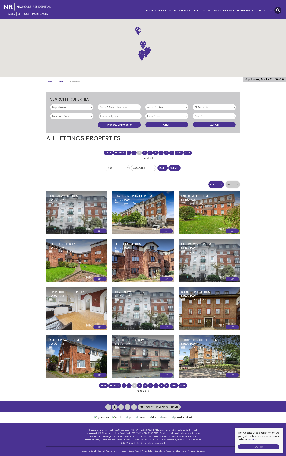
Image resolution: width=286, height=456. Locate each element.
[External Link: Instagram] (121, 407)
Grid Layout (216, 184)
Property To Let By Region (116, 451)
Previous (119, 152)
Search (214, 124)
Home (149, 10)
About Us (199, 10)
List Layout (232, 184)
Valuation (214, 10)
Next (179, 152)
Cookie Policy (134, 451)
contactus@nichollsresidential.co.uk (180, 430)
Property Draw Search (119, 124)
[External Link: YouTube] (128, 407)
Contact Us (264, 10)
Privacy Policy (147, 451)
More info (253, 439)
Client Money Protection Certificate (191, 451)
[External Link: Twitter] (115, 407)
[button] (146, 54)
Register (228, 10)
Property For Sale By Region (92, 451)
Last (187, 152)
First (108, 152)
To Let (172, 10)
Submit (174, 168)
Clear (166, 124)
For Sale (160, 10)
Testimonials (245, 10)
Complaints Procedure (164, 451)
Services (184, 10)
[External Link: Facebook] (108, 407)
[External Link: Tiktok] (134, 407)
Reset (162, 168)
